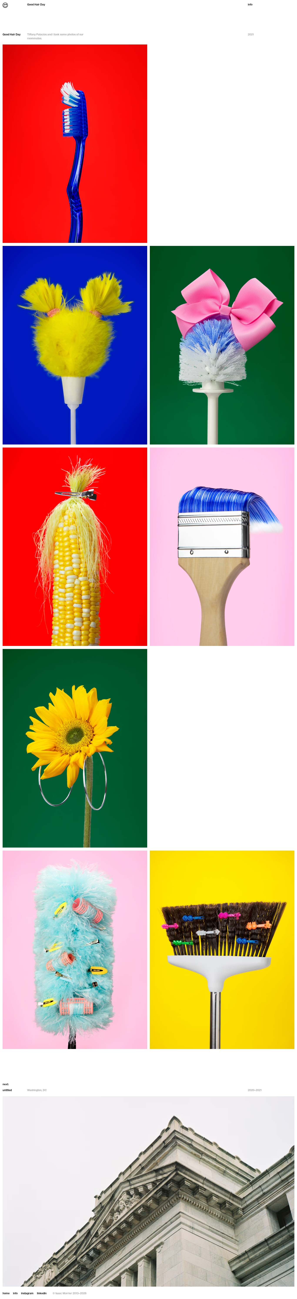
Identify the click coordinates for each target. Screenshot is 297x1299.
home (6, 1293)
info (250, 4)
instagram (27, 1293)
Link (148, 1188)
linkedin (42, 1293)
